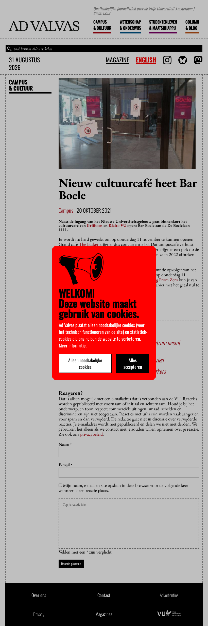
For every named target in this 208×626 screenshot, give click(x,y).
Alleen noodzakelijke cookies (85, 363)
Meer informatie (72, 345)
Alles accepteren (133, 363)
